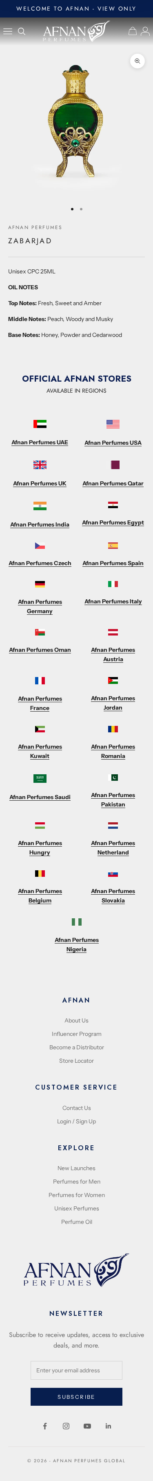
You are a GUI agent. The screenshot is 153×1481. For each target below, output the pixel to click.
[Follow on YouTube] (87, 1426)
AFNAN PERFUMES (35, 227)
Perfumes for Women (77, 1195)
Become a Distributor (76, 1047)
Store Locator (76, 1060)
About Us (76, 1020)
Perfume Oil (76, 1221)
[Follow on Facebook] (45, 1426)
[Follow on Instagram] (66, 1426)
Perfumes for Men (76, 1181)
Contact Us (76, 1108)
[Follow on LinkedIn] (108, 1426)
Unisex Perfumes (76, 1208)
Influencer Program (77, 1034)
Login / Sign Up (76, 1121)
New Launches (76, 1168)
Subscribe (76, 1397)
